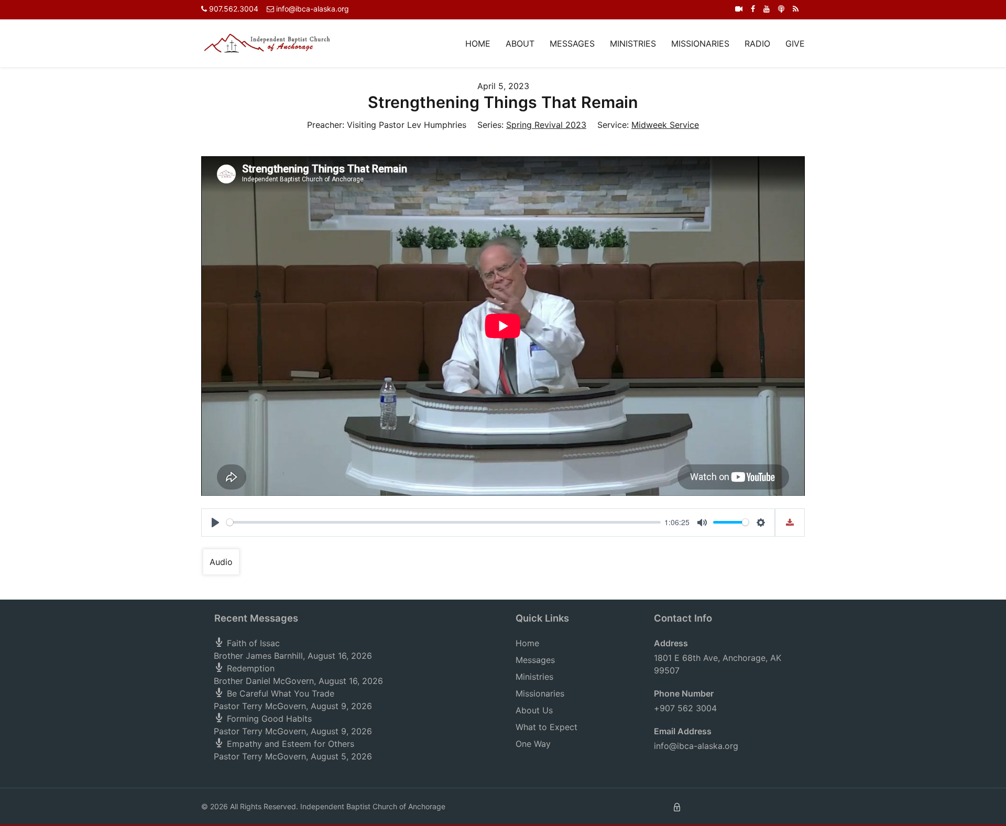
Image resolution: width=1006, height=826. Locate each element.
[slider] (443, 522)
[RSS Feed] (796, 8)
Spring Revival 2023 (546, 124)
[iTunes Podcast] (781, 8)
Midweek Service (665, 124)
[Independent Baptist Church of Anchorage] (267, 42)
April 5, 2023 (503, 86)
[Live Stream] (738, 8)
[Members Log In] (677, 806)
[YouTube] (766, 8)
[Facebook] (753, 8)
